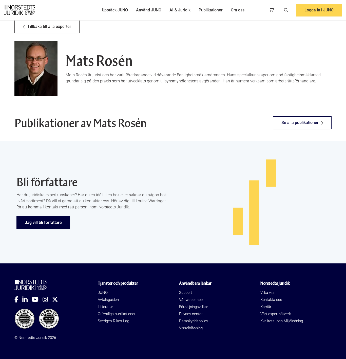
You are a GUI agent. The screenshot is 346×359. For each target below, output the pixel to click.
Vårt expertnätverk (275, 314)
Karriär (265, 306)
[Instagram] (47, 299)
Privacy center (191, 314)
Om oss (237, 10)
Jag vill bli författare (43, 222)
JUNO (103, 292)
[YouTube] (37, 299)
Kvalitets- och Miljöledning (281, 321)
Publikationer (211, 10)
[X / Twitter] (57, 299)
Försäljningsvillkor (193, 306)
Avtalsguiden (108, 299)
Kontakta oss (271, 299)
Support (185, 292)
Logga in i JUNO (319, 10)
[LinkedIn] (27, 299)
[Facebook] (18, 299)
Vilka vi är (268, 292)
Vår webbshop (191, 299)
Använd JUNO (148, 10)
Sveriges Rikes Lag (113, 321)
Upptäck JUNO (115, 10)
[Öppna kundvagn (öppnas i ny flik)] (271, 10)
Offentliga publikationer (117, 314)
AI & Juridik (179, 10)
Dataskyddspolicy (193, 321)
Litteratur (105, 306)
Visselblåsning (191, 328)
